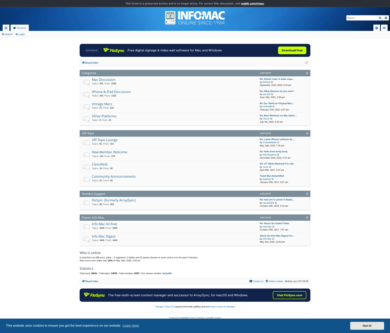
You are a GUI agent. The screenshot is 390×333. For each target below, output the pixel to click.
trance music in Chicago (222, 306)
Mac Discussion (104, 79)
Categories (89, 73)
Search (9, 34)
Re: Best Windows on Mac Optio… (278, 115)
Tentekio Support (93, 194)
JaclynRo (167, 273)
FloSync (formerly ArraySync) (114, 200)
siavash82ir (268, 203)
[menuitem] (377, 28)
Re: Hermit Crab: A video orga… (277, 79)
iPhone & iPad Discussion (111, 92)
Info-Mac (267, 239)
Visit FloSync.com (289, 295)
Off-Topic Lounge (105, 140)
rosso (266, 167)
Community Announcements (114, 176)
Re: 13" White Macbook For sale (277, 163)
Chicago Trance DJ (164, 306)
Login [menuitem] (385, 28)
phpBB (184, 318)
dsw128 (267, 94)
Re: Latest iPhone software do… (277, 139)
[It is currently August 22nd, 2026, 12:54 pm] (306, 63)
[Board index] (195, 18)
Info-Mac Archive (104, 224)
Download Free (292, 50)
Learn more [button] (131, 325)
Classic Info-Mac (93, 217)
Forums (21, 28)
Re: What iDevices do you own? (277, 91)
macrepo (267, 226)
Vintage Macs (102, 104)
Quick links (6, 28)
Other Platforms (104, 116)
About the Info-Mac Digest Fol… (277, 236)
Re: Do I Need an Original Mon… (277, 103)
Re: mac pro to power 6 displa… (277, 199)
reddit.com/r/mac (252, 3)
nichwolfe (267, 106)
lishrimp (266, 82)
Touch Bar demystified (272, 176)
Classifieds (100, 164)
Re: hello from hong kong (273, 151)
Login (21, 34)
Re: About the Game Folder (274, 223)
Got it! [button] (367, 325)
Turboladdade (269, 142)
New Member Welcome (109, 152)
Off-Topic (88, 133)
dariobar (267, 179)
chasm (266, 118)
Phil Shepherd (269, 155)
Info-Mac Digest (104, 236)
